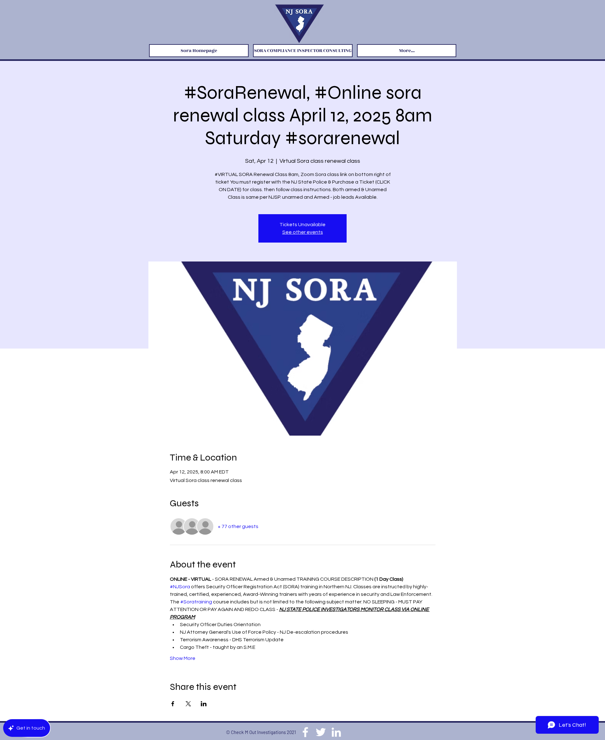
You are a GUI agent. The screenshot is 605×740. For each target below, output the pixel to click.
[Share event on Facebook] (173, 703)
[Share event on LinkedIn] (204, 703)
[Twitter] (320, 732)
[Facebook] (305, 732)
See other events (302, 232)
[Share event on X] (188, 703)
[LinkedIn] (336, 732)
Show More (182, 658)
